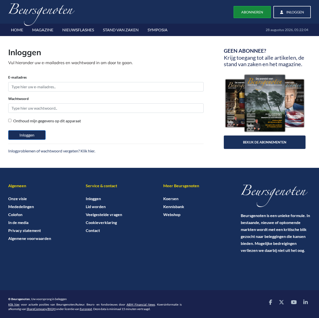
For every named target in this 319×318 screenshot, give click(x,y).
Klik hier (14, 304)
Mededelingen (21, 206)
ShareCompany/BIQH (41, 309)
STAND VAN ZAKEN (121, 29)
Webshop (171, 214)
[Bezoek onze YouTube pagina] (294, 302)
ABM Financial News (141, 304)
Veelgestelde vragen (104, 214)
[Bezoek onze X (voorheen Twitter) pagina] (281, 302)
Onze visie (17, 198)
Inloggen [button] (295, 12)
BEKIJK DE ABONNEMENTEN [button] (264, 142)
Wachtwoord (18, 98)
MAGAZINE (42, 29)
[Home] (276, 196)
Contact (93, 230)
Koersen (170, 198)
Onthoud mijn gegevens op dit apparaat (47, 120)
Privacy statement (24, 230)
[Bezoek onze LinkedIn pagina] (305, 302)
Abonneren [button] (252, 12)
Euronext (86, 309)
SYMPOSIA (157, 29)
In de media (18, 222)
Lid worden (96, 206)
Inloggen (26, 135)
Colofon (15, 214)
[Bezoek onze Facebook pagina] (270, 302)
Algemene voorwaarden (29, 238)
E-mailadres (17, 77)
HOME (17, 29)
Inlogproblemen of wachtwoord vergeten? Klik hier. (51, 150)
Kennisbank (173, 206)
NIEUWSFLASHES (78, 29)
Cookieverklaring (101, 222)
